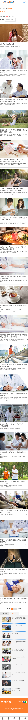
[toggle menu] (1, 2)
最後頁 (19, 608)
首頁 (6, 8)
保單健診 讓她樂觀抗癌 (7, 44)
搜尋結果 (10, 8)
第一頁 (8, 608)
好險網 (8, 2)
